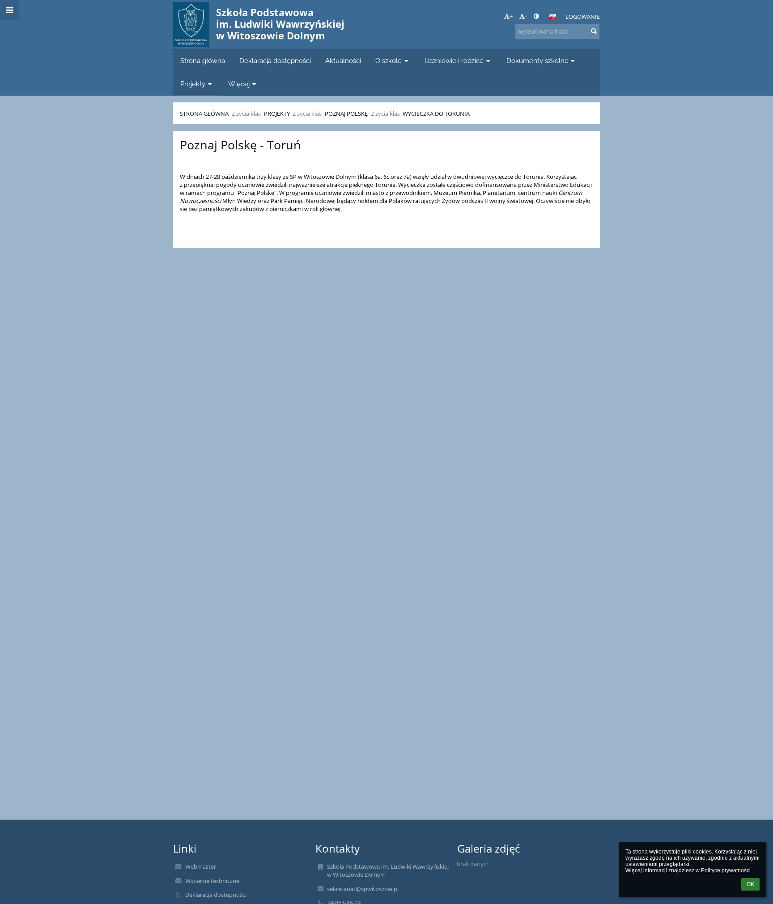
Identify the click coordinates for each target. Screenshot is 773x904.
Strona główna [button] (202, 60)
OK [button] (750, 884)
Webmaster (200, 866)
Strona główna (204, 114)
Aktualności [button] (343, 60)
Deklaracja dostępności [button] (275, 60)
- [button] (526, 16)
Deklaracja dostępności (215, 895)
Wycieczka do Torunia (436, 114)
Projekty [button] (192, 84)
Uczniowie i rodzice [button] (454, 60)
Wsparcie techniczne (212, 881)
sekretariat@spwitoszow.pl (363, 889)
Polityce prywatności (726, 870)
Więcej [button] (239, 84)
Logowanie (582, 17)
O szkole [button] (388, 60)
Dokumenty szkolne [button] (537, 60)
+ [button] (511, 16)
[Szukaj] (594, 30)
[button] (536, 16)
